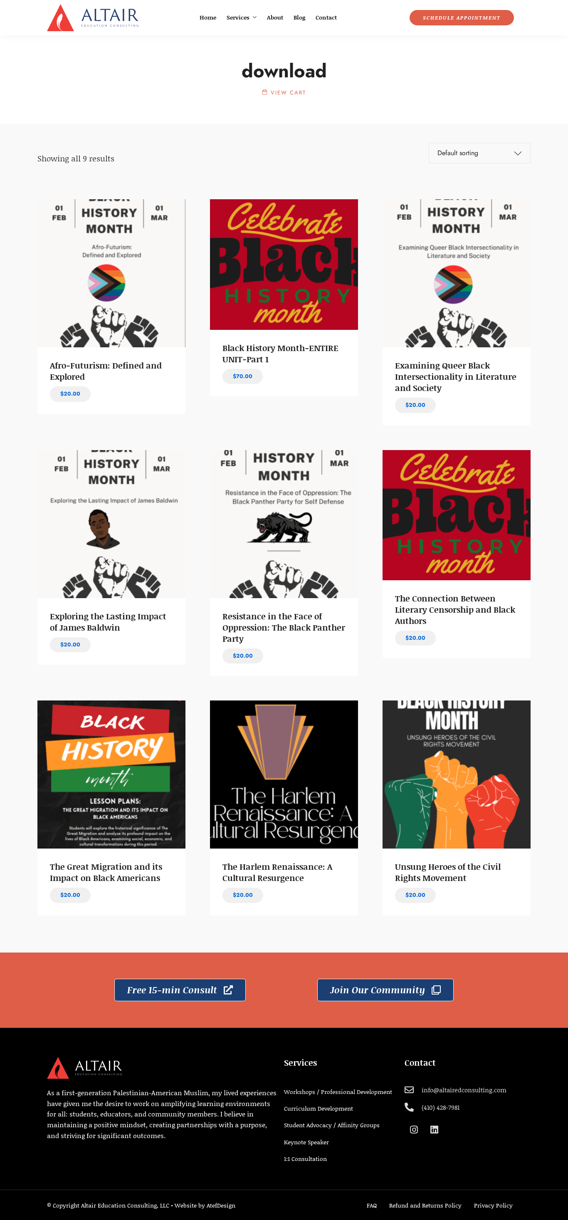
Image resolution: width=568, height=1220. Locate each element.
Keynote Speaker (306, 1142)
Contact (326, 17)
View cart (287, 93)
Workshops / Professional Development (338, 1091)
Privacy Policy (493, 1205)
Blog (299, 17)
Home (208, 17)
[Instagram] (414, 1130)
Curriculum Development (318, 1108)
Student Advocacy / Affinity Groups (332, 1125)
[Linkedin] (434, 1130)
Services (238, 17)
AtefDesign (221, 1205)
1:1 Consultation (305, 1158)
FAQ (372, 1205)
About (275, 17)
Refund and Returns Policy (425, 1205)
